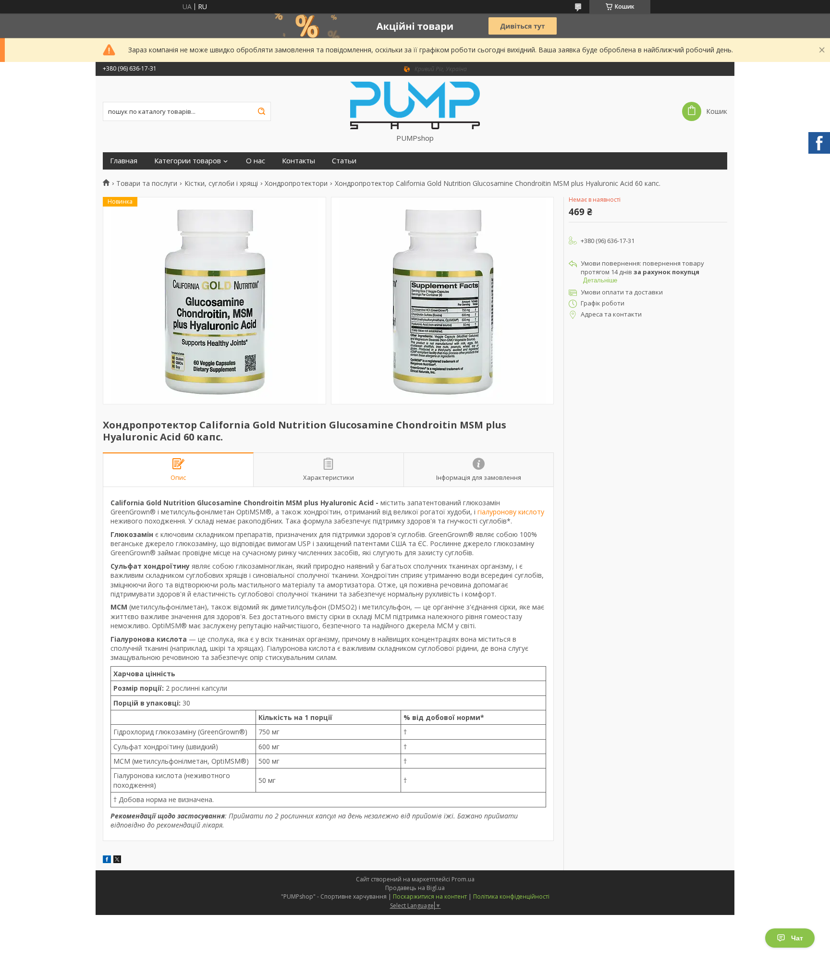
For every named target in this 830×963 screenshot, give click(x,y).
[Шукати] (261, 111)
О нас (255, 160)
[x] (117, 860)
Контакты (298, 160)
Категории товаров (187, 160)
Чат (797, 938)
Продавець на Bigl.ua (415, 888)
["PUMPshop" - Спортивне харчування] (415, 105)
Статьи (344, 160)
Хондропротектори (296, 183)
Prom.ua (463, 879)
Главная (123, 160)
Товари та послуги (146, 183)
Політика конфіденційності (511, 896)
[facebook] (107, 860)
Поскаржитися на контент (430, 896)
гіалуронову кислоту (510, 511)
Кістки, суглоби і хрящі (221, 183)
